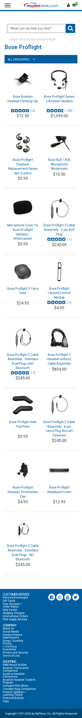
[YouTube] (67, 597)
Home (13, 39)
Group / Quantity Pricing (13, 642)
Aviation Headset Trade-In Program (19, 681)
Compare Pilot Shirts (15, 685)
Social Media (11, 631)
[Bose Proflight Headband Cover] (59, 470)
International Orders (15, 616)
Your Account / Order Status (12, 605)
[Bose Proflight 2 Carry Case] (23, 271)
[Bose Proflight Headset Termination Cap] (23, 470)
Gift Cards (9, 600)
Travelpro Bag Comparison (19, 689)
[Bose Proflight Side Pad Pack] (23, 405)
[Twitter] (75, 597)
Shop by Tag (27, 39)
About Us (8, 628)
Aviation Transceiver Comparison (16, 669)
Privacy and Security (15, 652)
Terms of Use (11, 655)
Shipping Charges (14, 613)
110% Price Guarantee (10, 648)
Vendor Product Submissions (12, 636)
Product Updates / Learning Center (14, 693)
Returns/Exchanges (15, 597)
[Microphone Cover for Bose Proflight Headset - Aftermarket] (23, 208)
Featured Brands (13, 698)
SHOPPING (9, 661)
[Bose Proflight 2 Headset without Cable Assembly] (59, 337)
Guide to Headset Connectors (14, 675)
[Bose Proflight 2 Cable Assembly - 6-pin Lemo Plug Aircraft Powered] (59, 405)
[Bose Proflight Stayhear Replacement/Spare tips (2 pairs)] (23, 142)
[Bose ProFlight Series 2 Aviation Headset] (59, 79)
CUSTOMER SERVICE (16, 594)
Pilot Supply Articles (15, 619)
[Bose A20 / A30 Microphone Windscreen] (59, 142)
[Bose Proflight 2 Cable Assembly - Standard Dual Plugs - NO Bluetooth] (23, 528)
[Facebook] (51, 597)
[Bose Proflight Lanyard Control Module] (59, 271)
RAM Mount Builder (15, 664)
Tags (6, 701)
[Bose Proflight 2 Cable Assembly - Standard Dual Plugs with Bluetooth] (23, 337)
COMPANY (9, 625)
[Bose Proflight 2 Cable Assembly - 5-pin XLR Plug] (59, 208)
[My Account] (69, 5)
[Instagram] (59, 597)
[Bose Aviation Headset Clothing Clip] (23, 79)
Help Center (10, 609)
